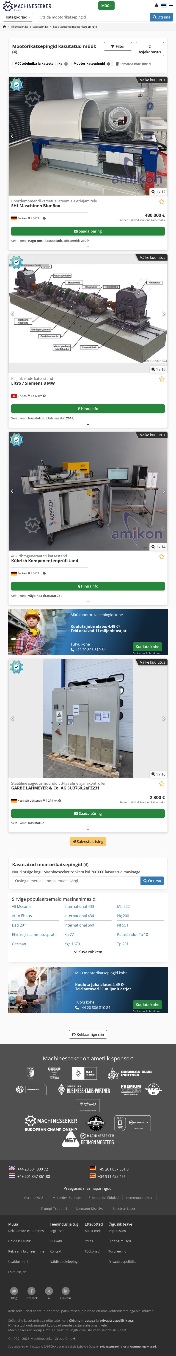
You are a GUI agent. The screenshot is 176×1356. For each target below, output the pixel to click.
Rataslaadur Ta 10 (132, 934)
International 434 (79, 915)
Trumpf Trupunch (54, 1208)
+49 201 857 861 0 (113, 1169)
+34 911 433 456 (112, 1176)
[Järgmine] (163, 136)
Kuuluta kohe (147, 646)
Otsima (163, 17)
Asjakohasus (150, 51)
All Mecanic (21, 906)
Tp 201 (123, 943)
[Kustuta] (65, 63)
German (19, 943)
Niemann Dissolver (90, 1208)
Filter (120, 46)
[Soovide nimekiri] (156, 5)
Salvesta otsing (90, 841)
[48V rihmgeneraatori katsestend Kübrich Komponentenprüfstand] (88, 491)
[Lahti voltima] (88, 246)
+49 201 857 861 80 (33, 1176)
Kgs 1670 (72, 943)
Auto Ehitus (22, 915)
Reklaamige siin (90, 1034)
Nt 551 (122, 925)
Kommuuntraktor (139, 1197)
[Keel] (163, 5)
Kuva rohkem (89, 951)
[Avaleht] (4, 27)
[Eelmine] (12, 136)
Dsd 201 (19, 925)
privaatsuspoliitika (113, 1346)
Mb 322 (123, 906)
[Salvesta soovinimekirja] (162, 202)
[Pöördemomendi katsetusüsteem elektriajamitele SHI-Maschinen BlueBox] (88, 136)
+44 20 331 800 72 (32, 1169)
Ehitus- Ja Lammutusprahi (34, 934)
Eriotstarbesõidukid (104, 1197)
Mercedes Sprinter (66, 1197)
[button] (171, 5)
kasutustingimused (142, 1346)
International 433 (79, 906)
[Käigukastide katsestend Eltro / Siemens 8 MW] (88, 313)
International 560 (79, 925)
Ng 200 (123, 915)
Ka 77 (69, 934)
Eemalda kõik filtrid (135, 64)
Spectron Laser (124, 1208)
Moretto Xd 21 (34, 1197)
